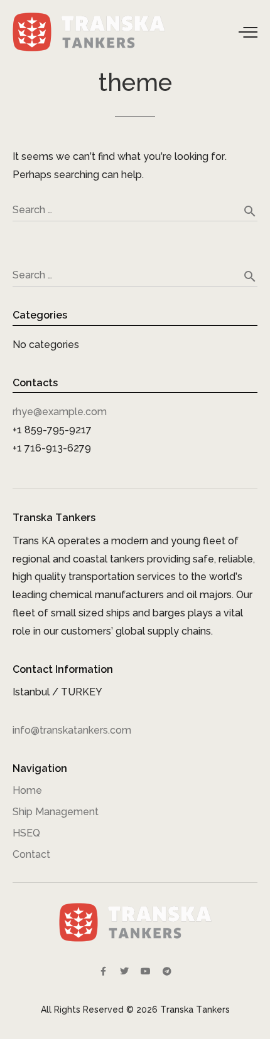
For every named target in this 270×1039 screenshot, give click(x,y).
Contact (31, 854)
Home (27, 790)
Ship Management (56, 812)
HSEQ (26, 833)
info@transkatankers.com (72, 730)
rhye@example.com (60, 412)
